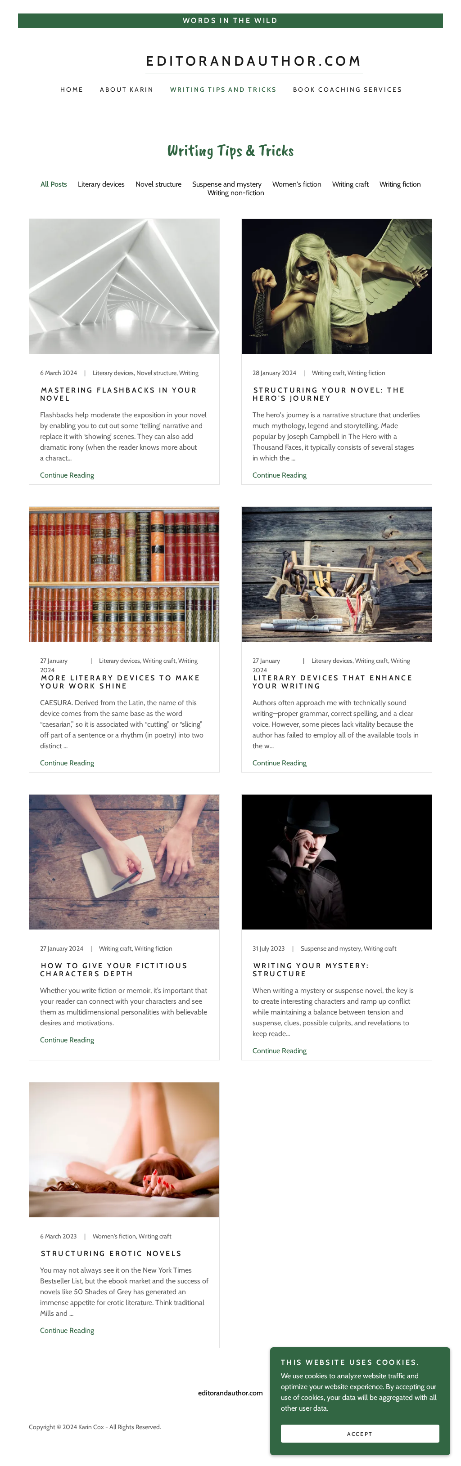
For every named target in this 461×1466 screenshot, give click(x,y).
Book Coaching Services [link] (347, 89)
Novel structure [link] (158, 184)
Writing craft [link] (350, 184)
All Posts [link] (54, 184)
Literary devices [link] (101, 184)
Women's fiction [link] (296, 184)
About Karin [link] (127, 89)
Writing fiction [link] (400, 184)
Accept (360, 1433)
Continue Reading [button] (67, 475)
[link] (254, 63)
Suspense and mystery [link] (227, 184)
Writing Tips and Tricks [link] (223, 89)
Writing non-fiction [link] (236, 192)
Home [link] (72, 89)
